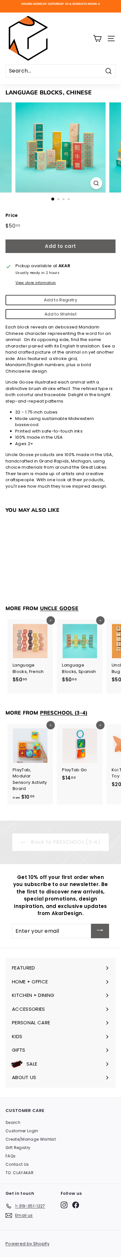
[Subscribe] (100, 931)
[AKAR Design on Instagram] (64, 1205)
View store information (35, 282)
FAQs (10, 1156)
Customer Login (21, 1131)
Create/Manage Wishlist (30, 1139)
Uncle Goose (59, 608)
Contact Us (17, 1164)
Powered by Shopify (27, 1244)
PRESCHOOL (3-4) (63, 712)
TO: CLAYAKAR (19, 1172)
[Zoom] (96, 183)
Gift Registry (17, 1147)
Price (11, 215)
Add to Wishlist (60, 314)
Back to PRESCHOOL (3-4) (65, 842)
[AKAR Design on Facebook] (75, 1205)
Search (12, 1122)
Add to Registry (60, 300)
